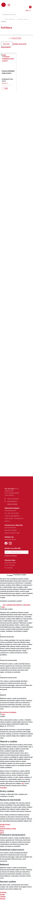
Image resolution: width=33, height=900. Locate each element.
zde (22, 783)
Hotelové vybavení (23, 19)
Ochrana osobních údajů (12, 533)
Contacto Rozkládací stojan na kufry (8, 72)
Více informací (4, 712)
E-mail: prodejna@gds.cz (12, 516)
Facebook (3, 892)
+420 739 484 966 (13, 498)
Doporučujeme (5, 47)
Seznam (2, 898)
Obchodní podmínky (11, 530)
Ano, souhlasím (8, 605)
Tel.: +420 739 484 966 (12, 513)
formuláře (3, 787)
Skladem (15, 44)
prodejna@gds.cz (12, 501)
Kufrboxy (3, 21)
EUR (29, 10)
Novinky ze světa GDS (13, 548)
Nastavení (26, 605)
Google (2, 894)
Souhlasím (13, 712)
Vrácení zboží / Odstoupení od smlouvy (14, 520)
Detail (6, 88)
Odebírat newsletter (11, 555)
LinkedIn (3, 896)
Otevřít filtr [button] (16, 38)
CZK (26, 10)
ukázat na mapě (12, 504)
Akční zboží (22, 44)
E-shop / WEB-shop (9, 19)
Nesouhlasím (17, 605)
